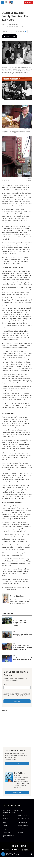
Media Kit (20, 832)
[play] (3, 854)
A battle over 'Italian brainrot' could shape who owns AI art (22, 658)
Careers (5, 825)
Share (5, 31)
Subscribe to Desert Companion (8, 836)
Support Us (6, 829)
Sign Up (17, 763)
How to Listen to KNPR (24, 822)
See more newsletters (10, 759)
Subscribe (17, 701)
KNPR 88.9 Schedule (23, 815)
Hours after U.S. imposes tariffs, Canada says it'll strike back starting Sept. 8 (22, 647)
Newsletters (6, 832)
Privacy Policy (20, 810)
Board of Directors (23, 825)
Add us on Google (18, 31)
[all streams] (32, 854)
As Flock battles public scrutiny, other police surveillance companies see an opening (22, 622)
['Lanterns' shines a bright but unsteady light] (7, 634)
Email (5, 684)
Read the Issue (17, 792)
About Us (5, 815)
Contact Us (6, 818)
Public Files (21, 829)
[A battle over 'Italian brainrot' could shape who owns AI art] (7, 658)
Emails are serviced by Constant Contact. (23, 697)
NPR (14, 618)
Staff (4, 822)
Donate (29, 2)
